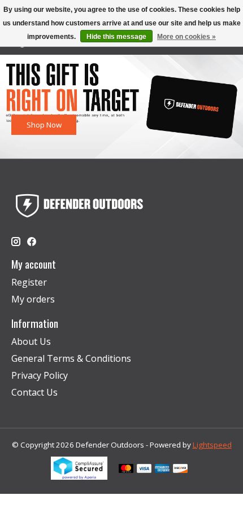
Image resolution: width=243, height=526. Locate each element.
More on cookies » (186, 37)
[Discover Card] (180, 469)
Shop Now (44, 124)
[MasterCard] (126, 469)
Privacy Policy (39, 375)
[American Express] (162, 469)
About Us (31, 341)
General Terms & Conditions (71, 358)
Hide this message (116, 37)
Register (29, 282)
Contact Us (34, 392)
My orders (33, 299)
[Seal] (79, 476)
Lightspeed (212, 445)
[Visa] (144, 469)
